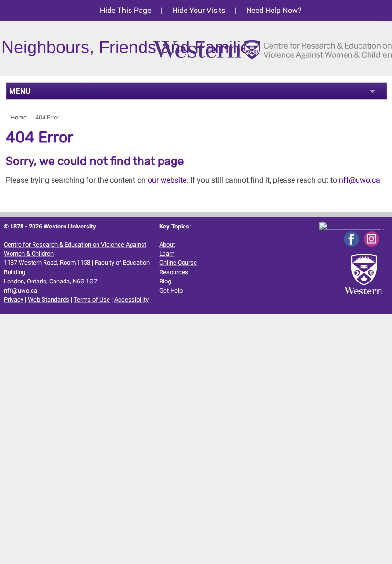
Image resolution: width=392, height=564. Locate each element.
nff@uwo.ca (359, 179)
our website (167, 179)
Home (19, 117)
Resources (173, 272)
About (167, 244)
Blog (165, 281)
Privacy (13, 299)
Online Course (178, 262)
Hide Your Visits (198, 10)
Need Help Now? (274, 10)
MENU (20, 91)
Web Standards (48, 299)
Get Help (171, 290)
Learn (166, 253)
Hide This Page (125, 10)
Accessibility (131, 299)
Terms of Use (92, 299)
